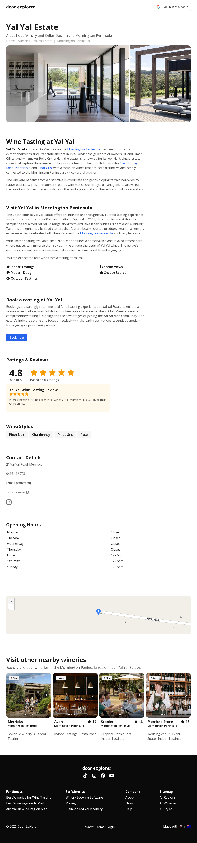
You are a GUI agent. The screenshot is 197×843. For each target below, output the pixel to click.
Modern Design (22, 272)
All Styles (166, 809)
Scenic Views (113, 267)
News (129, 803)
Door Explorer (20, 7)
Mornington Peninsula (73, 41)
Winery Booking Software (84, 797)
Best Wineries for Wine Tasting (28, 797)
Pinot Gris (45, 168)
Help (128, 809)
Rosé (9, 168)
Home (10, 41)
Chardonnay (129, 163)
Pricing (71, 803)
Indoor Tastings (22, 267)
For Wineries (75, 792)
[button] (98, 612)
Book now (16, 337)
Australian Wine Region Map (26, 809)
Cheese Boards (115, 272)
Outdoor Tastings (24, 278)
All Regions (168, 797)
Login (110, 827)
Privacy (88, 827)
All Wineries (168, 803)
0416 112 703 (15, 474)
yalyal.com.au (16, 492)
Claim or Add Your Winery (84, 809)
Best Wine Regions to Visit (25, 803)
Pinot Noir (22, 168)
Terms (99, 827)
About (129, 797)
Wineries (23, 41)
